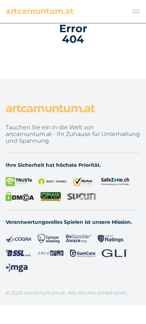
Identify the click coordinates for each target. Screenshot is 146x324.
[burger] (136, 11)
